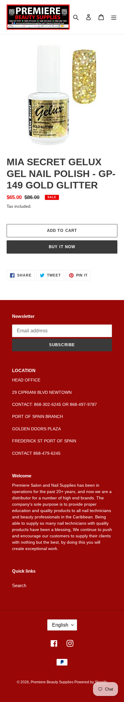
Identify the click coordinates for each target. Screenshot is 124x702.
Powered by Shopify (90, 682)
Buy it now (62, 247)
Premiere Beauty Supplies (52, 682)
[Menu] (113, 17)
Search (19, 585)
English (60, 625)
